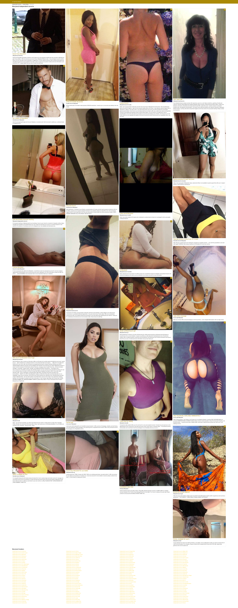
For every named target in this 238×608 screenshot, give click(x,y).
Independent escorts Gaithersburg (127, 593)
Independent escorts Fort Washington (20, 564)
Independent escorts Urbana (18, 560)
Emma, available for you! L (181, 539)
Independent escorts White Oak (127, 556)
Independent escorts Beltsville (19, 554)
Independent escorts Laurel (179, 586)
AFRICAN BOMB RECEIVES (74, 102)
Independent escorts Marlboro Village (20, 599)
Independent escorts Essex (72, 590)
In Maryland (123, 270)
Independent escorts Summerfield (180, 601)
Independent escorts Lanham (18, 562)
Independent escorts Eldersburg (19, 596)
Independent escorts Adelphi (18, 570)
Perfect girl (69, 422)
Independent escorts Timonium (127, 559)
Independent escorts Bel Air (179, 580)
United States (26, 4)
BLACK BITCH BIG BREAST (181, 492)
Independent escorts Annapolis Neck (128, 581)
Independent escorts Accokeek (126, 585)
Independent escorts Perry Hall (73, 596)
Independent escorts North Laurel (180, 557)
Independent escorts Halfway (126, 560)
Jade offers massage (179, 316)
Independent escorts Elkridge (18, 593)
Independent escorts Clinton (72, 551)
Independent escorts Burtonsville (180, 581)
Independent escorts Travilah (18, 591)
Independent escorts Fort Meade (180, 560)
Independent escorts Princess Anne (128, 599)
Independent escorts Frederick (180, 564)
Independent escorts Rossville (180, 570)
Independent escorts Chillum (18, 575)
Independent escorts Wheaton (72, 591)
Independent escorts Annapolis (73, 575)
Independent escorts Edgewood (180, 552)
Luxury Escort (124, 103)
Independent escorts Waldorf (179, 567)
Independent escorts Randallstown (20, 565)
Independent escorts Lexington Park (128, 601)
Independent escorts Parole (179, 602)
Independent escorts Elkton (126, 573)
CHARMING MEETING (126, 487)
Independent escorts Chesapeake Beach (182, 583)
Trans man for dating (126, 421)
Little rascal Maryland (126, 213)
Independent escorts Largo (72, 598)
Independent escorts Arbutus (72, 564)
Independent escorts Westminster (180, 599)
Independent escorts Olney (126, 583)
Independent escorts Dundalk (179, 590)
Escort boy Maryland (19, 54)
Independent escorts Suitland (179, 578)
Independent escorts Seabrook (180, 573)
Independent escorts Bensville (126, 577)
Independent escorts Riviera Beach (74, 570)
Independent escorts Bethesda (126, 580)
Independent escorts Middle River (73, 593)
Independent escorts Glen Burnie (73, 569)
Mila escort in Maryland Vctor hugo (24, 358)
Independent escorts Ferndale (72, 581)
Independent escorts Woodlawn (19, 588)
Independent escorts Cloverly (126, 557)
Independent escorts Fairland (126, 552)
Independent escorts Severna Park (127, 562)
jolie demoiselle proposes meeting (23, 219)
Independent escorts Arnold (72, 573)
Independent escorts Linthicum (19, 551)
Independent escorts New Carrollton (74, 556)
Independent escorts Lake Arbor (19, 559)
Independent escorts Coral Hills (180, 569)
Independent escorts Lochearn (180, 591)
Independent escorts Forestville (73, 594)
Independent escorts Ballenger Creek (74, 554)
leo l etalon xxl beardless (20, 118)
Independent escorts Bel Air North (73, 583)
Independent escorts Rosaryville (180, 572)
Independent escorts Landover (73, 572)
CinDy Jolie (69, 309)
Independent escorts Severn (72, 577)
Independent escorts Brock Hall (73, 586)
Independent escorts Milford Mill (127, 570)
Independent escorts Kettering (180, 554)
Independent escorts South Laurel (19, 552)
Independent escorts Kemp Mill (73, 599)
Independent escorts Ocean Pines (180, 596)
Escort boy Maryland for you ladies (77, 470)
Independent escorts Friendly (126, 594)
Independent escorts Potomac (180, 559)
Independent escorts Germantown (180, 562)
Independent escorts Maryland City (20, 590)
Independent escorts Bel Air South (73, 602)
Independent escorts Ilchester (180, 594)
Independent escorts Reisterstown (20, 586)
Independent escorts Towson (72, 565)
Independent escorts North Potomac (181, 593)
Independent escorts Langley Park (73, 601)
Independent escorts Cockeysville (73, 567)
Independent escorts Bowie (72, 578)
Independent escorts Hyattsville (19, 585)
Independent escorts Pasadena (73, 580)
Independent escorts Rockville (19, 557)
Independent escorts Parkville (126, 588)
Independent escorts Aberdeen (127, 565)
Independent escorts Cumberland (19, 567)
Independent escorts (16, 4)
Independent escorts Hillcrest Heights (128, 578)
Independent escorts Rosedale (19, 581)
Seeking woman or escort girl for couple (185, 239)
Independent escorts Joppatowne (127, 598)
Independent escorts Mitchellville (180, 565)
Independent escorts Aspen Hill (127, 572)
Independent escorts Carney (72, 559)
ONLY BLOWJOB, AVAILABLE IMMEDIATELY (187, 416)
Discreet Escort (71, 205)
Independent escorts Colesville (19, 601)
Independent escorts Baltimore (126, 569)
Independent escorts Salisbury (19, 583)
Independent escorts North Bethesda (74, 585)
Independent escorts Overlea (179, 556)
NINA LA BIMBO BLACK (20, 474)
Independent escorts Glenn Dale (19, 572)
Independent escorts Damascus (19, 556)
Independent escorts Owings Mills (127, 586)
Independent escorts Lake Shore (180, 598)
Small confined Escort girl (128, 331)
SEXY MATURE (177, 99)
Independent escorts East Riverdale (127, 575)
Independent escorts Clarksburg (180, 588)
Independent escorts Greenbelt (19, 580)
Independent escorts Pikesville (19, 569)
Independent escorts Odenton (19, 578)
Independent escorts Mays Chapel (73, 552)
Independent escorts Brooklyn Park (127, 596)
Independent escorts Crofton (18, 577)
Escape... (15, 419)
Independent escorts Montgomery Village (182, 575)
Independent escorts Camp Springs (127, 567)
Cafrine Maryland (18, 267)
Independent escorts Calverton (127, 590)
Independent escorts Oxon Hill (19, 573)
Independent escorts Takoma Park (180, 577)
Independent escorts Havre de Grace (20, 594)
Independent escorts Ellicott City (73, 560)
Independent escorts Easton (18, 598)
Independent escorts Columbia (180, 585)
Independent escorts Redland (72, 562)
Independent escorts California (73, 557)
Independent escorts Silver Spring (127, 602)
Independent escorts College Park (127, 551)
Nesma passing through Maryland (183, 179)
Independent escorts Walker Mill (180, 551)
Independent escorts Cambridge (73, 588)
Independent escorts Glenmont (126, 554)
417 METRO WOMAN (16, 1)
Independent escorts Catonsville (19, 602)
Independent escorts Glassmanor (127, 564)
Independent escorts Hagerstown (127, 591)
